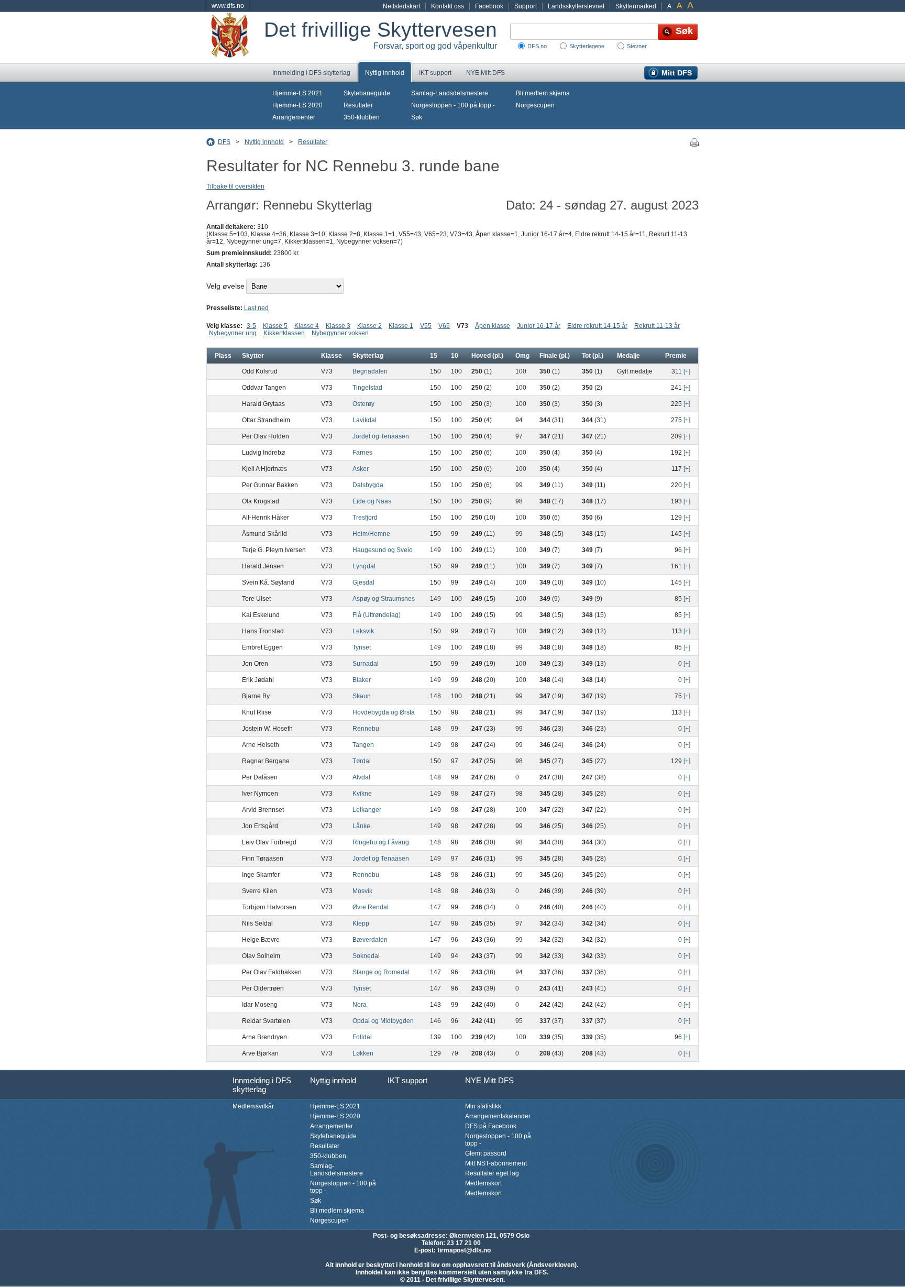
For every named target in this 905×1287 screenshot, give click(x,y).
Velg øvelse (225, 286)
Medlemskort (483, 1183)
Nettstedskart (401, 6)
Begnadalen (370, 371)
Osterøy (363, 404)
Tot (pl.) (592, 355)
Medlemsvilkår (253, 1106)
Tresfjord (365, 517)
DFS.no (537, 46)
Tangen (363, 745)
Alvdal (361, 777)
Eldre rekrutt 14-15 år (597, 325)
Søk (416, 117)
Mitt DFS (676, 73)
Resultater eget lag (492, 1173)
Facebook (489, 6)
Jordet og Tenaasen (380, 436)
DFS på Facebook (490, 1126)
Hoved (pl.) (487, 355)
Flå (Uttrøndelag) (376, 615)
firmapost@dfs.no (464, 1250)
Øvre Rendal (370, 907)
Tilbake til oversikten (235, 186)
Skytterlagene (586, 46)
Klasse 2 (369, 325)
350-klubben (362, 117)
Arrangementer (293, 117)
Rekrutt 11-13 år (657, 325)
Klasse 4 (306, 325)
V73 (462, 325)
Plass (223, 355)
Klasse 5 (275, 325)
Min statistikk (483, 1106)
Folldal (362, 1037)
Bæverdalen (370, 939)
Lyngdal (364, 566)
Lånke (361, 826)
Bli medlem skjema (543, 93)
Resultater (358, 105)
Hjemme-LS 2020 (297, 105)
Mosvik (362, 891)
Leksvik (363, 631)
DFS (224, 142)
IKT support (435, 72)
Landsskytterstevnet (576, 6)
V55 (426, 325)
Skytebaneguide (367, 93)
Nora (359, 1004)
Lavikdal (364, 420)
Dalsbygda (367, 485)
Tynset (361, 647)
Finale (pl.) (554, 355)
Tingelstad (367, 387)
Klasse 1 (401, 325)
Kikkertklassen (284, 333)
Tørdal (361, 761)
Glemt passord (485, 1153)
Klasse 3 (338, 325)
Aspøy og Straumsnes (383, 598)
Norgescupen (535, 105)
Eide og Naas (371, 501)
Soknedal (366, 956)
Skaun (361, 696)
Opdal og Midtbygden (383, 1021)
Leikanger (366, 809)
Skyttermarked (635, 6)
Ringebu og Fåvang (380, 842)
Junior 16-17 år (538, 325)
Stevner (637, 46)
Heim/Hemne (371, 533)
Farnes (362, 452)
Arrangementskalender (498, 1116)
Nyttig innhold (384, 72)
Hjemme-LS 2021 (297, 93)
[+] (686, 371)
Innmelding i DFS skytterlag (311, 72)
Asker (360, 468)
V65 (444, 325)
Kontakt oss (447, 6)
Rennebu (365, 728)
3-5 (251, 325)
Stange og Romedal (381, 972)
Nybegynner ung (233, 333)
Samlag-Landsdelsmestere (449, 93)
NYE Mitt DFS (485, 72)
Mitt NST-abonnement (496, 1163)
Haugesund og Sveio (382, 550)
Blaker (361, 680)
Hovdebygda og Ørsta (383, 712)
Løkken (362, 1053)
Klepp (360, 923)
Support (525, 6)
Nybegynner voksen (340, 333)
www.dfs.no (228, 5)
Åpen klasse (492, 325)
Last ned (256, 308)
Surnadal (365, 663)
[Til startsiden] (235, 37)
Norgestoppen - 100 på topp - (453, 105)
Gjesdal (363, 582)
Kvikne (362, 793)
